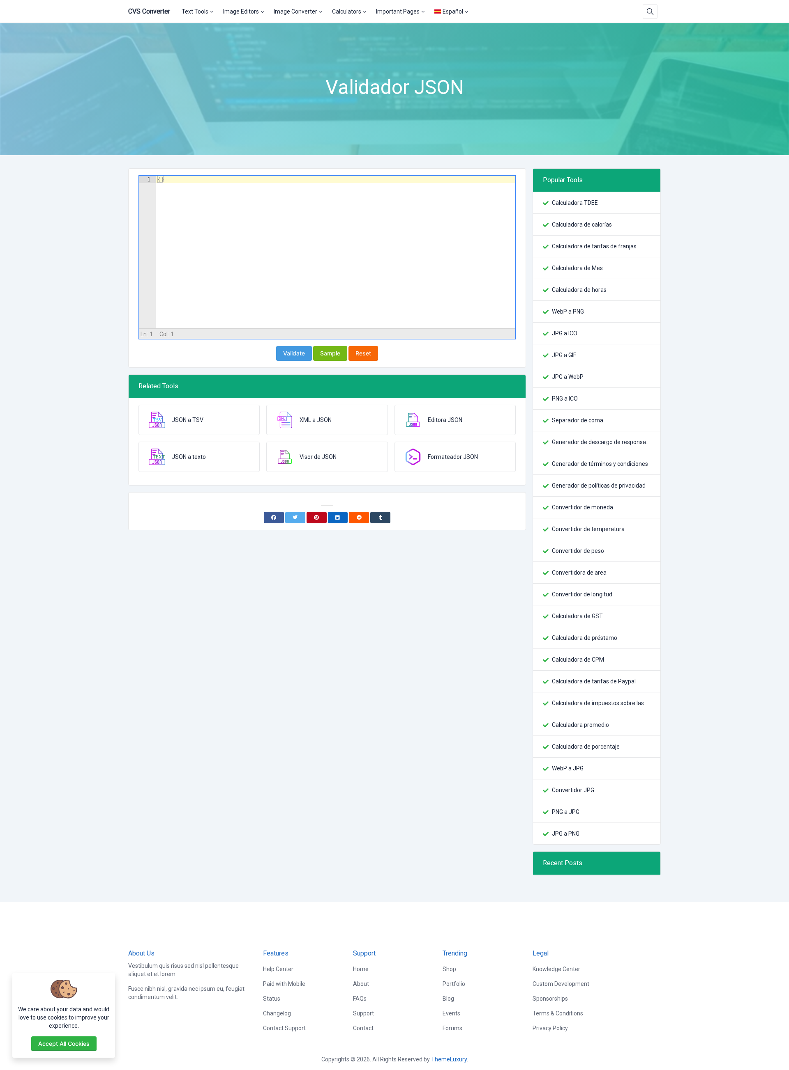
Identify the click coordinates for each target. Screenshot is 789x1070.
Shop (449, 969)
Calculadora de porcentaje (586, 746)
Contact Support (284, 1028)
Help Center (278, 969)
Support (363, 1013)
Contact (363, 1028)
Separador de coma (577, 420)
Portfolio (454, 984)
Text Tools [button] (195, 11)
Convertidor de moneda (582, 507)
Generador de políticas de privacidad (599, 485)
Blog (448, 998)
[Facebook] (274, 517)
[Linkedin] (338, 517)
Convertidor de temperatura (588, 529)
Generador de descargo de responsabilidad (601, 442)
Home (361, 969)
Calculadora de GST (577, 616)
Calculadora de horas (579, 289)
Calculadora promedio (580, 725)
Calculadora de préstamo (584, 638)
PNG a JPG (565, 812)
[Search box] (650, 11)
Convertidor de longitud (582, 594)
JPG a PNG (565, 833)
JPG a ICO (564, 333)
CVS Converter (149, 11)
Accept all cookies (64, 1043)
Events (451, 1013)
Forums (452, 1028)
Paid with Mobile (284, 984)
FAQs (360, 998)
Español (453, 11)
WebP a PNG (568, 311)
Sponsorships (550, 998)
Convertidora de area (579, 572)
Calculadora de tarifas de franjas (594, 246)
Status (271, 998)
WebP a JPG (568, 768)
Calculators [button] (346, 11)
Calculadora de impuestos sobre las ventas (601, 703)
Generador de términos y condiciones (600, 464)
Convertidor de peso (578, 551)
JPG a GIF (564, 355)
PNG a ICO (565, 398)
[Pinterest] (317, 517)
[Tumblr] (380, 517)
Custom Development (561, 984)
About (361, 984)
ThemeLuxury (449, 1059)
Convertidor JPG (573, 790)
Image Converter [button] (295, 11)
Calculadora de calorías (582, 224)
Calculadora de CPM (578, 659)
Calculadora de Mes (577, 268)
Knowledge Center (556, 969)
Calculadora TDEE (575, 202)
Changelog (277, 1013)
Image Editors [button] (241, 11)
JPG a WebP (568, 376)
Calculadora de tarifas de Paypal (594, 681)
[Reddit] (359, 517)
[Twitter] (295, 517)
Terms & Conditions (558, 1013)
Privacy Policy (550, 1028)
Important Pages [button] (398, 11)
